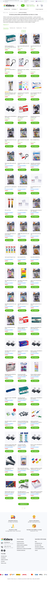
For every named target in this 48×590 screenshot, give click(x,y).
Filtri (24, 31)
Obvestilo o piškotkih (39, 546)
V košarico (10, 52)
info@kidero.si (7, 542)
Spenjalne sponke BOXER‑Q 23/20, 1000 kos (10, 375)
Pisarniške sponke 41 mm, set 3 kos (10, 281)
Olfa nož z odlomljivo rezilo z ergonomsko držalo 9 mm (10, 93)
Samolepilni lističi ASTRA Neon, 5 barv (22, 281)
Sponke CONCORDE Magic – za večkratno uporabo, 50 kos (23, 422)
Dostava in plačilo (26, 1)
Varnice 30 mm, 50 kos (35, 69)
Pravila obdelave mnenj (40, 548)
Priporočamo (6, 27)
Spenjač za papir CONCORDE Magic (10, 398)
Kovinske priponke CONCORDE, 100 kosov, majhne (22, 398)
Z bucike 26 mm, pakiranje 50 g (10, 187)
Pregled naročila (20, 541)
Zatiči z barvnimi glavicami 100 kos (36, 281)
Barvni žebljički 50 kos (35, 139)
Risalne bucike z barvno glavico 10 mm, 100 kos (9, 492)
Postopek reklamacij (21, 550)
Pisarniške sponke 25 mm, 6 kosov (36, 304)
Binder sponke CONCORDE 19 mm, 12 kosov (36, 398)
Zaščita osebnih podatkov (22, 545)
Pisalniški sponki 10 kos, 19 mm (36, 47)
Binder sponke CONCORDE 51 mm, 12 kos (36, 445)
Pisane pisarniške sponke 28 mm (10, 164)
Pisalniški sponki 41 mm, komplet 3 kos (35, 117)
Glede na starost (23, 9)
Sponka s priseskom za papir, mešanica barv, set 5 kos (36, 469)
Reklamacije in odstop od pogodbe (24, 548)
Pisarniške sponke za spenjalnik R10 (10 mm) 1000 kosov (23, 492)
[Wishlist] (6, 34)
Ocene (36, 550)
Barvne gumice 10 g (21, 257)
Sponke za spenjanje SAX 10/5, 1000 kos (23, 117)
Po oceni (24, 27)
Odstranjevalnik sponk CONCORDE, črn (9, 469)
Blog (22, 1)
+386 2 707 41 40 (30, 6)
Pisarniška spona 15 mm (22, 186)
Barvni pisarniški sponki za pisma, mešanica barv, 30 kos (23, 469)
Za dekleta (14, 9)
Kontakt (32, 1)
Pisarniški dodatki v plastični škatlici (10, 422)
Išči (22, 5)
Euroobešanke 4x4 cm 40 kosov (36, 187)
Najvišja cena (19, 27)
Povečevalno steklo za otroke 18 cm (23, 164)
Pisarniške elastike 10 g (35, 257)
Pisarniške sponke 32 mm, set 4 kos (10, 140)
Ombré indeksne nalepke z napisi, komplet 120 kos (36, 375)
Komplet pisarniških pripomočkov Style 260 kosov (22, 375)
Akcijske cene (7, 9)
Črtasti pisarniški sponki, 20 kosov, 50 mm (10, 234)
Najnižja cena (12, 27)
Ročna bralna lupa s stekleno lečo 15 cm (23, 70)
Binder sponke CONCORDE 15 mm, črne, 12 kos (36, 351)
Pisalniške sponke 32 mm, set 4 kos (10, 304)
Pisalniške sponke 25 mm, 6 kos (23, 304)
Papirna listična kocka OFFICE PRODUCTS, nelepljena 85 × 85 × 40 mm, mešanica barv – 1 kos (36, 492)
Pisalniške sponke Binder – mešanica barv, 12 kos (36, 164)
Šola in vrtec (5, 12)
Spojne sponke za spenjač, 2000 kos (23, 351)
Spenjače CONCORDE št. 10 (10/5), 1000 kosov (36, 328)
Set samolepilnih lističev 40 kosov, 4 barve (36, 93)
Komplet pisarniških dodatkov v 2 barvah (22, 445)
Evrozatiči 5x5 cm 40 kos (22, 210)
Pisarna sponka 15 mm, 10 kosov (10, 328)
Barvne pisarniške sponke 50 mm (23, 47)
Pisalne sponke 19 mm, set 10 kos (23, 140)
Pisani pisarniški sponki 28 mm (36, 234)
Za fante (3, 561)
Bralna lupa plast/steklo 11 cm (10, 70)
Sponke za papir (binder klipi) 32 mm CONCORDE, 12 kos (10, 445)
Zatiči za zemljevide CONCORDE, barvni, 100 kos (36, 422)
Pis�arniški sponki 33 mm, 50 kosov (23, 234)
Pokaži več (5, 24)
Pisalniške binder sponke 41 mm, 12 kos (10, 351)
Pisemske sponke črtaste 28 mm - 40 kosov (36, 211)
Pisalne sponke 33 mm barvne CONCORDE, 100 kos (10, 47)
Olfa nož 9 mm (8, 210)
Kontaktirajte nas (38, 543)
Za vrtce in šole (38, 545)
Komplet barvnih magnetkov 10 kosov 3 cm (23, 93)
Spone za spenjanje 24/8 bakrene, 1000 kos (23, 328)
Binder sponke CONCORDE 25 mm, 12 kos (10, 117)
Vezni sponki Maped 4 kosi (10, 257)
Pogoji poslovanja (20, 543)
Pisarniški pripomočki (13, 12)
